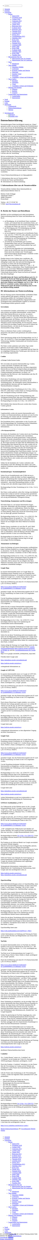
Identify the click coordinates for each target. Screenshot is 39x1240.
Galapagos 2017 (17, 21)
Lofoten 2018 (16, 19)
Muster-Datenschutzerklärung (9, 1129)
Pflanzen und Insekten (15, 87)
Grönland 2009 (16, 45)
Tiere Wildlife (12, 65)
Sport (10, 62)
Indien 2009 (15, 46)
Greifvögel (15, 69)
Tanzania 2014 (16, 31)
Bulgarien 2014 (16, 29)
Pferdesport (15, 63)
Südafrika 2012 (16, 38)
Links (6, 103)
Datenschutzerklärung (14, 108)
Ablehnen (10, 1237)
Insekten (14, 91)
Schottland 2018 (17, 17)
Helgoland (15, 75)
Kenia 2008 (15, 48)
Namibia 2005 (16, 55)
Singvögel (15, 72)
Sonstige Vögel (16, 74)
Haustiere (15, 81)
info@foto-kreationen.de (13, 204)
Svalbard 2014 (16, 28)
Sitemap (10, 110)
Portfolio (7, 11)
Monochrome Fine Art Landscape (22, 60)
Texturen (14, 92)
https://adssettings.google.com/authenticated (14, 660)
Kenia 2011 (15, 40)
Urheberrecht (12, 106)
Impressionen (16, 98)
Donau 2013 (16, 34)
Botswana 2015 (16, 26)
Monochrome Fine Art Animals (21, 58)
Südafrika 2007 (16, 52)
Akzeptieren (3, 1237)
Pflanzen (14, 89)
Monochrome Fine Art (15, 57)
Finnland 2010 (16, 43)
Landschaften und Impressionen (17, 94)
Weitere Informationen (6, 1239)
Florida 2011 (16, 41)
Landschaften (16, 96)
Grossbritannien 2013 (18, 36)
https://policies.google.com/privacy (11, 663)
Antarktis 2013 (16, 33)
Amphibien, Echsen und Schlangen (22, 77)
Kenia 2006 (15, 53)
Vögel (14, 84)
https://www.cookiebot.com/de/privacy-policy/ (14, 1125)
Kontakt (7, 101)
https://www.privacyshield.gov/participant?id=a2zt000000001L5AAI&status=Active (13, 587)
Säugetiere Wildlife (17, 67)
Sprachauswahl (9, 113)
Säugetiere (15, 82)
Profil (6, 99)
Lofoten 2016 (16, 23)
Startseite (7, 9)
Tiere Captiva (12, 79)
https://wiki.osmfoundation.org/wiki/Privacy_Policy (16, 931)
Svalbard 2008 (16, 50)
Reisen (10, 14)
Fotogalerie (8, 12)
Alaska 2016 (16, 24)
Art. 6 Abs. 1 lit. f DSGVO (25, 835)
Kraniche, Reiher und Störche (21, 70)
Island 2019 (15, 16)
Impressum (8, 104)
